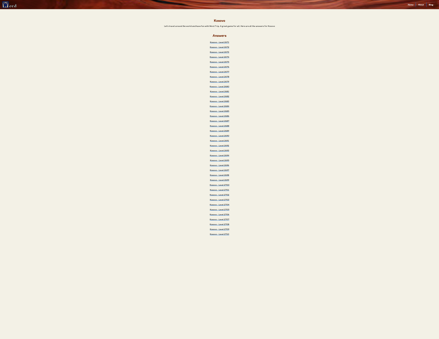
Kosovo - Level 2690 (219, 135)
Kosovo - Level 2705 (219, 209)
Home (410, 4)
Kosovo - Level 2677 (219, 71)
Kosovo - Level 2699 (219, 180)
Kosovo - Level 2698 (219, 175)
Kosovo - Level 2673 (219, 52)
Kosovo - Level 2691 (219, 140)
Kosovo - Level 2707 (219, 219)
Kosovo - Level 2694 (219, 155)
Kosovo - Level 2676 (219, 66)
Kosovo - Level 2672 (219, 47)
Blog (431, 4)
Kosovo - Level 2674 (219, 57)
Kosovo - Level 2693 (219, 150)
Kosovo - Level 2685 (219, 111)
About (421, 4)
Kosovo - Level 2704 (219, 204)
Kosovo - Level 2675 (219, 62)
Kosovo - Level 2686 (219, 116)
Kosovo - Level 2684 (219, 106)
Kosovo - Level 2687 (219, 121)
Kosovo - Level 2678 (219, 76)
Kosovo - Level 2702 (219, 194)
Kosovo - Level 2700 (219, 185)
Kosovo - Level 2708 (219, 224)
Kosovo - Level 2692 (219, 145)
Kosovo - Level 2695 (219, 160)
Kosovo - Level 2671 (219, 42)
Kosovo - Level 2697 (219, 170)
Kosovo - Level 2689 (219, 130)
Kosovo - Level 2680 (219, 86)
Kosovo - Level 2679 (219, 81)
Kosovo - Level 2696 (219, 165)
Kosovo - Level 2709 (219, 229)
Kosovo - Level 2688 (219, 126)
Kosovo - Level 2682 (219, 96)
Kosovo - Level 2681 (219, 91)
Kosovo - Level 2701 (219, 189)
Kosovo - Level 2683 (219, 101)
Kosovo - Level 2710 (219, 234)
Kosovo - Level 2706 (219, 214)
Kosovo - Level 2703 (219, 199)
